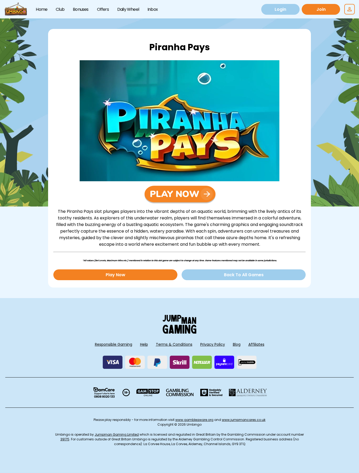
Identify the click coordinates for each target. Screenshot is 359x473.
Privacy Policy (212, 344)
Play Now (115, 275)
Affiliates (256, 344)
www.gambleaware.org (194, 419)
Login (280, 9)
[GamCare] (104, 392)
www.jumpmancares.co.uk (243, 419)
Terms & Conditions (174, 344)
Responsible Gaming (113, 344)
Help (144, 344)
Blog (236, 344)
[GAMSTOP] (148, 392)
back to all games (244, 275)
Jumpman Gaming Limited (117, 434)
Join (321, 9)
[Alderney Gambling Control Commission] (248, 392)
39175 (64, 439)
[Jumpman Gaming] (179, 332)
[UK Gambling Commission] (179, 392)
